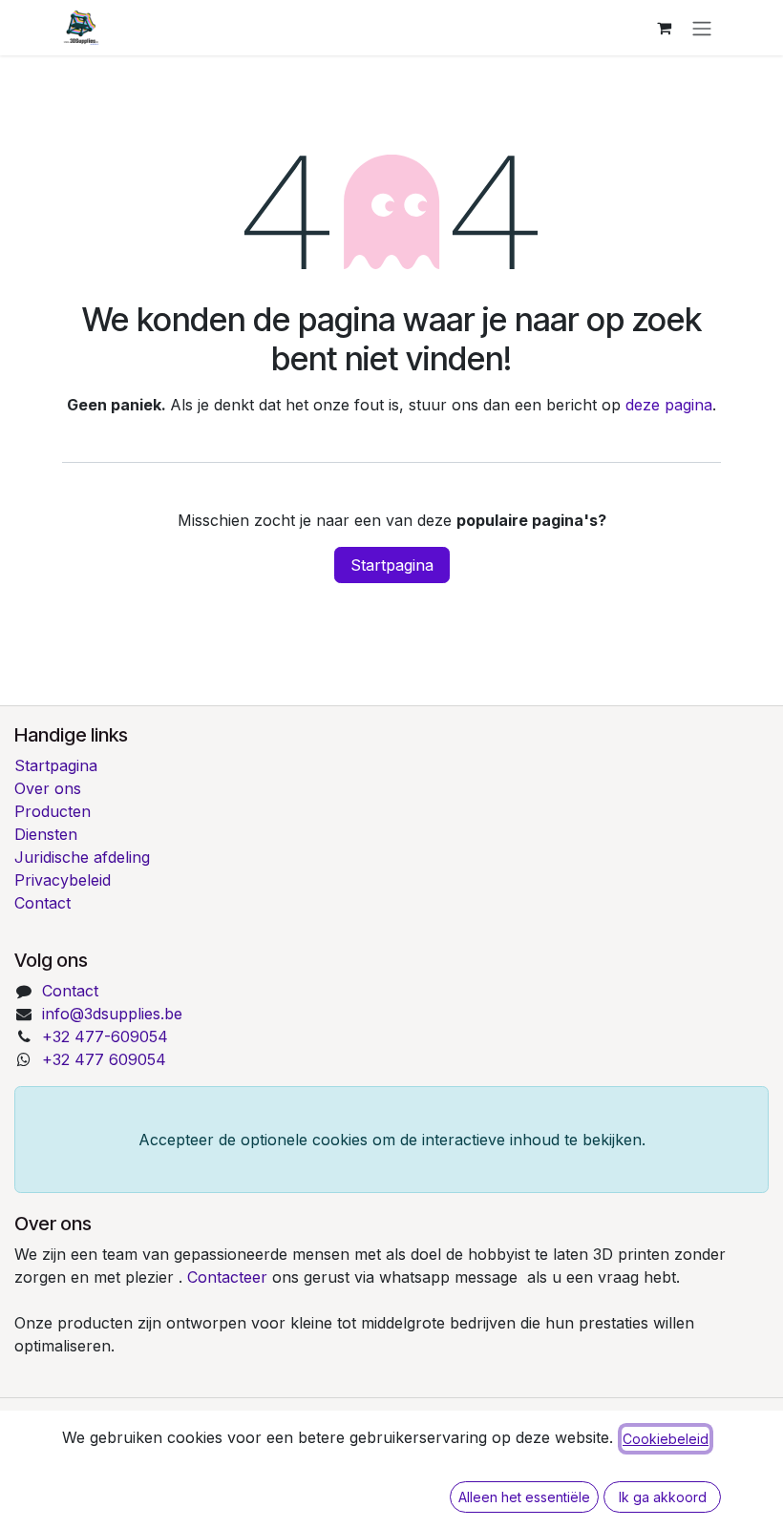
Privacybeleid (62, 880)
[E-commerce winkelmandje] (664, 28)
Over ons (47, 788)
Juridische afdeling (82, 857)
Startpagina (392, 565)
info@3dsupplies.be (112, 1013)
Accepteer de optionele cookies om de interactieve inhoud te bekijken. (391, 1139)
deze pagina (668, 404)
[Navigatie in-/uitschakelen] (702, 28)
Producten (52, 811)
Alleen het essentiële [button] (524, 1497)
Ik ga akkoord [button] (663, 1497)
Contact (42, 902)
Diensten (45, 834)
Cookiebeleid (666, 1439)
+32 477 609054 (104, 1059)
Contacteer (229, 1277)
